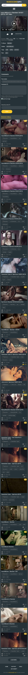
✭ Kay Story (12, 304)
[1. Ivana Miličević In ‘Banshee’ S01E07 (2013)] (7, 60)
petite (24, 524)
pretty (8, 472)
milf (24, 384)
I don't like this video (12, 34)
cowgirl (22, 496)
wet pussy (8, 169)
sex (19, 138)
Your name (4, 79)
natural (15, 469)
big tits (3, 279)
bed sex (20, 574)
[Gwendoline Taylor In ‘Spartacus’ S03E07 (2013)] (14, 265)
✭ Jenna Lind (13, 384)
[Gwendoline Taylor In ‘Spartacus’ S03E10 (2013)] (14, 345)
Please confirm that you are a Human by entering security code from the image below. (12, 96)
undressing (4, 224)
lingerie (9, 252)
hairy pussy (4, 359)
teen (3, 387)
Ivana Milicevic (10, 46)
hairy (22, 357)
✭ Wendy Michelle (13, 412)
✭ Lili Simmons (13, 221)
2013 (7, 53)
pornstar (17, 49)
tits (3, 169)
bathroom (21, 166)
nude (7, 49)
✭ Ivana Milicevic (13, 138)
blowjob (9, 279)
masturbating (5, 196)
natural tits (21, 469)
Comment (3, 84)
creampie (4, 252)
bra (19, 249)
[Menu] (14, 8)
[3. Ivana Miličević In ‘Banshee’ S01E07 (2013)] (7, 67)
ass (17, 304)
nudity (11, 49)
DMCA (20, 666)
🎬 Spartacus (5, 276)
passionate (11, 499)
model (10, 469)
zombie (22, 651)
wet (7, 577)
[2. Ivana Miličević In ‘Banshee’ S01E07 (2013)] (20, 60)
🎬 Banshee (5, 138)
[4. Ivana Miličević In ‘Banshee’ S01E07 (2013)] (20, 67)
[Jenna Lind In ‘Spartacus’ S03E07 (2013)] (14, 373)
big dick (22, 276)
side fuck (4, 141)
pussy (10, 359)
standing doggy (11, 415)
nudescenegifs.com (12, 672)
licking (20, 193)
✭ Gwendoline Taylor (14, 276)
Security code (5, 104)
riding (3, 307)
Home (6, 666)
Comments (5, 74)
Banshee (10, 43)
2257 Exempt (14, 668)
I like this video (8, 34)
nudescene (14, 2)
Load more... (14, 660)
